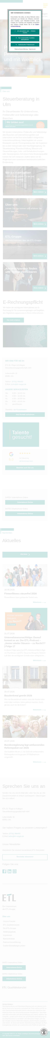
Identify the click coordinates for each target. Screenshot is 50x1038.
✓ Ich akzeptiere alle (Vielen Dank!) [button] (25, 32)
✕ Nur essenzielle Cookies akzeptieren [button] (25, 38)
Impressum (32, 49)
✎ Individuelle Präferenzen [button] (25, 45)
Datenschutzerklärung (21, 49)
